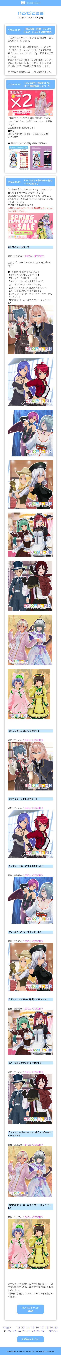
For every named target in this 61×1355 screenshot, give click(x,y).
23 (14, 1331)
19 (51, 1327)
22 (9, 1331)
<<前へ (7, 1327)
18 (46, 1327)
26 (28, 1331)
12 (18, 1327)
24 (19, 1331)
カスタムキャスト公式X (30, 1309)
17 (41, 1327)
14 (27, 1327)
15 (32, 1327)
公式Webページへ (31, 1339)
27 (33, 1331)
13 (23, 1327)
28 (38, 1331)
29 (42, 1331)
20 (56, 1327)
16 (37, 1327)
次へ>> (53, 1331)
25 (23, 1331)
